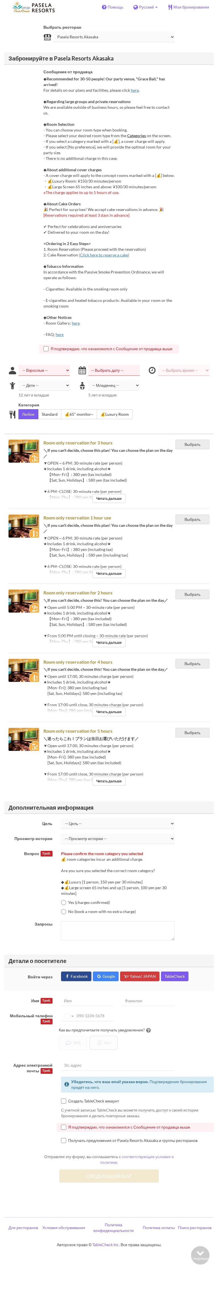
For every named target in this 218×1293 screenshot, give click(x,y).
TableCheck (175, 976)
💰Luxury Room (114, 414)
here (135, 90)
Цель (47, 823)
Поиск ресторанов (194, 1227)
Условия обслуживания (63, 1227)
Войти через (40, 976)
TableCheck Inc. (106, 1244)
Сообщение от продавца (68, 71)
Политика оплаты (159, 1227)
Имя (41, 1000)
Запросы (44, 924)
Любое (28, 414)
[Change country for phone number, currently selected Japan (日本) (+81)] (68, 1016)
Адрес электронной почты (33, 1068)
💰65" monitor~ (79, 414)
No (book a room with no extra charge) (102, 911)
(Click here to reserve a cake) (104, 254)
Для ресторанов (23, 1227)
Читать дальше (109, 498)
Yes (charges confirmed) (89, 902)
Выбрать (192, 444)
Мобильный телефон (31, 1018)
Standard (50, 414)
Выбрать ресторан (62, 27)
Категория (28, 404)
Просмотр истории (33, 838)
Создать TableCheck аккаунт (93, 1100)
